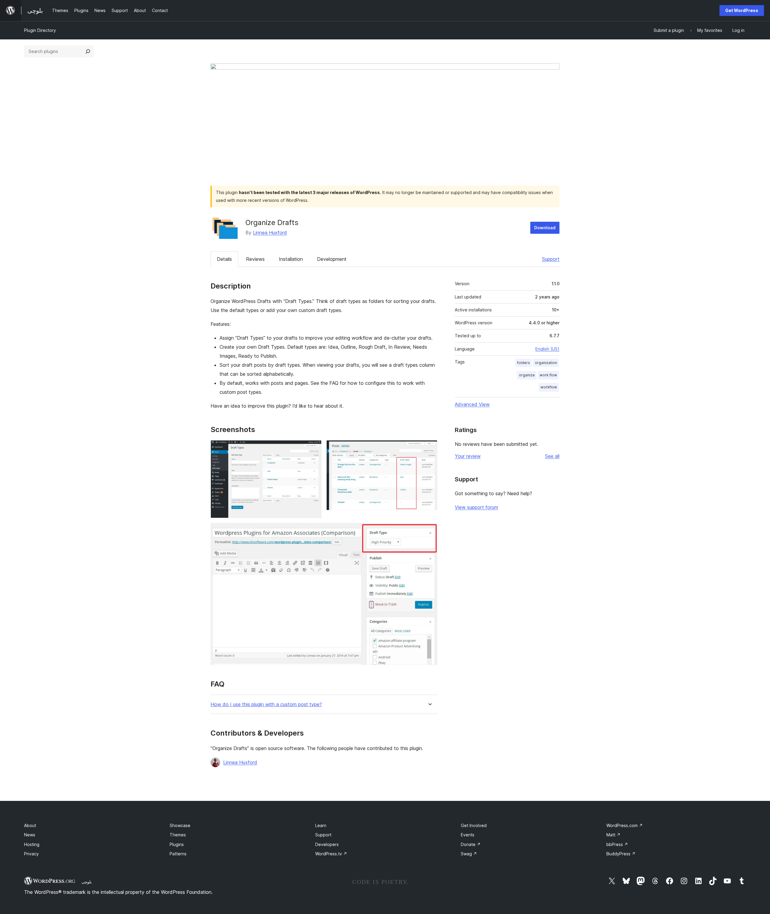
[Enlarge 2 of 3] (429, 448)
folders (523, 362)
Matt (613, 834)
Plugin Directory (40, 30)
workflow (549, 387)
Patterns (178, 853)
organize (527, 375)
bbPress (617, 844)
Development (331, 259)
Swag (469, 853)
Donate (471, 844)
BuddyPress (621, 853)
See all (552, 456)
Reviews (255, 259)
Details (224, 259)
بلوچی (87, 881)
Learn (320, 825)
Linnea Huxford (270, 233)
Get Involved (474, 825)
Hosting (31, 844)
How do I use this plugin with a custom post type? (266, 704)
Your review (468, 456)
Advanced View (472, 404)
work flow (548, 375)
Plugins (177, 844)
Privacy (31, 853)
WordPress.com (624, 825)
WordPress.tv (331, 853)
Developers (327, 844)
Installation (291, 259)
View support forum (476, 507)
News (29, 834)
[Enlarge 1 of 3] (313, 448)
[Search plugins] (88, 51)
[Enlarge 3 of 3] (429, 531)
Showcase (180, 825)
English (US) (547, 348)
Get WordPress (741, 10)
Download (545, 227)
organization (546, 362)
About (30, 825)
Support (550, 259)
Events (467, 834)
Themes (178, 834)
